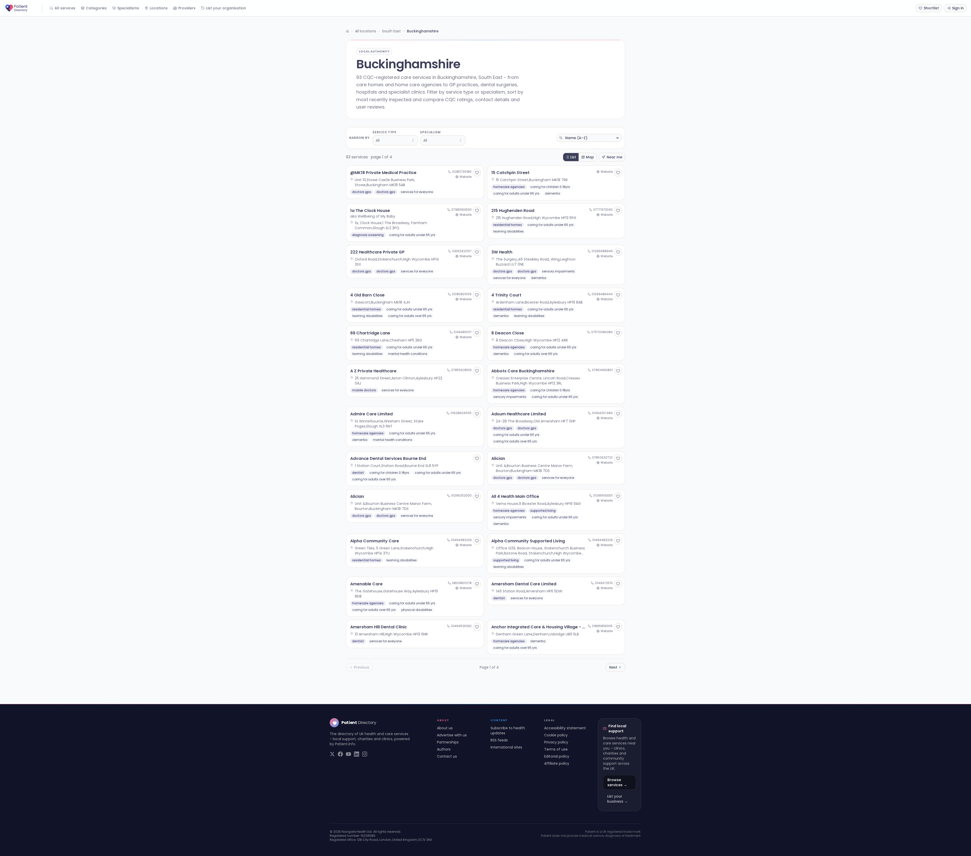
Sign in (958, 8)
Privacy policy (556, 742)
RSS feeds (499, 740)
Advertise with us (452, 735)
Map (590, 157)
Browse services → (617, 782)
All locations (365, 31)
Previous (361, 667)
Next (613, 667)
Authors (444, 749)
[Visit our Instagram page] (364, 754)
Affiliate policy (556, 763)
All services (65, 8)
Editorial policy (556, 756)
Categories (96, 8)
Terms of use (556, 749)
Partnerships (448, 742)
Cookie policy (556, 735)
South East (391, 31)
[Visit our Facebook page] (340, 754)
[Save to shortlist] (477, 172)
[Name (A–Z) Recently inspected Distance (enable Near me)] (589, 138)
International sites (506, 747)
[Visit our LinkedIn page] (356, 754)
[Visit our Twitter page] (332, 754)
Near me (614, 157)
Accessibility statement (565, 728)
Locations (159, 8)
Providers (186, 8)
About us (445, 728)
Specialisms (128, 8)
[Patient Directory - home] (23, 8)
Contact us (447, 756)
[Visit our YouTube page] (348, 754)
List (573, 157)
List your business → (617, 799)
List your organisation (226, 8)
